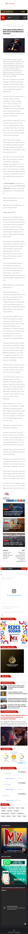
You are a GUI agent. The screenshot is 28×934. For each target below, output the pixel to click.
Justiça (3, 816)
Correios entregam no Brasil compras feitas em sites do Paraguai (17, 692)
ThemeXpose (17, 932)
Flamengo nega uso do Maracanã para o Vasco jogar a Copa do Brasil (13, 543)
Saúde (24, 816)
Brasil (22, 808)
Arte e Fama (11, 808)
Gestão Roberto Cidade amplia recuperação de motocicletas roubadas (16, 687)
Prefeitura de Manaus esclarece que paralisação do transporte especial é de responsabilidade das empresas (17, 700)
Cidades (3, 810)
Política (19, 816)
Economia (9, 810)
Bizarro (18, 808)
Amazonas (4, 808)
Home (4, 25)
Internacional (20, 813)
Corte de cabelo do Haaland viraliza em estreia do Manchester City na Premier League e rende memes (13, 513)
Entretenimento (5, 813)
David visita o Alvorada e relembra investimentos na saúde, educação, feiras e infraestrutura (17, 706)
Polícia (14, 816)
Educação (16, 810)
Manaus (9, 816)
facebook (24, 568)
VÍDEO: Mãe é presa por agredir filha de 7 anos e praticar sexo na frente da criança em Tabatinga (14, 717)
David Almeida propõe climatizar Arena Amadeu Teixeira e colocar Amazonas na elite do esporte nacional (12, 527)
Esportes (8, 25)
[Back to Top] (14, 930)
